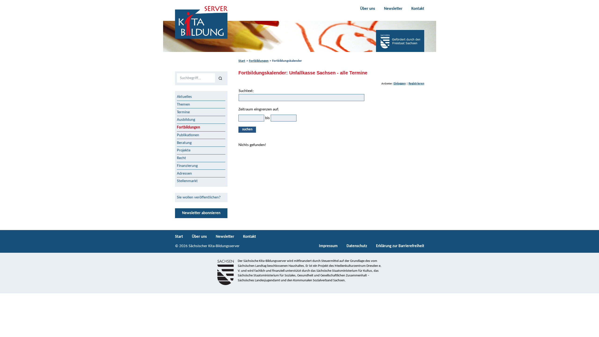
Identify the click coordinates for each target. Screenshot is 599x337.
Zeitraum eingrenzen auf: (258, 109)
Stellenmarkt (187, 181)
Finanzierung (187, 166)
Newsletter (393, 9)
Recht (181, 158)
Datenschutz (357, 246)
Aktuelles (184, 97)
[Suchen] (220, 78)
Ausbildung (186, 120)
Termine (183, 112)
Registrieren (416, 83)
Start (241, 60)
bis (267, 118)
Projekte (183, 150)
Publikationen (188, 135)
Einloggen (400, 83)
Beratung (184, 143)
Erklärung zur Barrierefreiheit (400, 246)
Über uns (367, 9)
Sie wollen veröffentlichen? (199, 197)
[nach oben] (591, 331)
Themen (183, 104)
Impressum (328, 246)
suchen (247, 129)
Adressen (184, 174)
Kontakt (417, 9)
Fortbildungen (259, 60)
